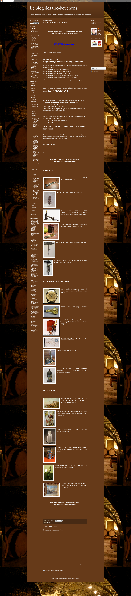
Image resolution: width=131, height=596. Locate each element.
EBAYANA (49, 522)
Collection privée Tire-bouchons (34, 245)
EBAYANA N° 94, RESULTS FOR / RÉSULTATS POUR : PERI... (35, 154)
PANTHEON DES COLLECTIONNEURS (35, 72)
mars (33, 207)
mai (33, 116)
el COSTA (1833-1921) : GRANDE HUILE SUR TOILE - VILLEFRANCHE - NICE (74, 400)
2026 (32, 83)
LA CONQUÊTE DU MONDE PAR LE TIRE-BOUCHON (34, 67)
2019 (32, 95)
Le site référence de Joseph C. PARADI (34, 308)
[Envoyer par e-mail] (56, 521)
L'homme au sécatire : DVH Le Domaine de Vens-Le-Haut (35, 270)
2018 (32, 97)
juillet (33, 113)
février (33, 208)
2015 (32, 103)
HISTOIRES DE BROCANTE (34, 63)
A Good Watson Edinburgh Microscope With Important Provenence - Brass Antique (73, 321)
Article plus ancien (82, 564)
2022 (32, 90)
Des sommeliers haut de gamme (34, 248)
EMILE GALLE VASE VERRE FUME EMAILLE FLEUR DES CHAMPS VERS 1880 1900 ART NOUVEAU (72, 413)
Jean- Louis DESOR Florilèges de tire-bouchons (34, 264)
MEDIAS (32, 70)
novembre (34, 106)
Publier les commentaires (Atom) (55, 567)
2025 (32, 85)
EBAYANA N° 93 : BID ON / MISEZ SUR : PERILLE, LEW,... (35, 186)
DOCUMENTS (34, 55)
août (33, 111)
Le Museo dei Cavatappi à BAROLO (33, 289)
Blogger (77, 578)
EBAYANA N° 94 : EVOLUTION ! (35, 167)
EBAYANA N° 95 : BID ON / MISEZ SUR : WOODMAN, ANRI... (35, 141)
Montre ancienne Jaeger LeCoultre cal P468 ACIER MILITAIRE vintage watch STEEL (74, 291)
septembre (34, 109)
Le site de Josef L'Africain (34, 295)
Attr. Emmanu (65, 398)
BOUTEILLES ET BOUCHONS (34, 44)
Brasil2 (69, 578)
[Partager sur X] (59, 521)
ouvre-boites (33, 324)
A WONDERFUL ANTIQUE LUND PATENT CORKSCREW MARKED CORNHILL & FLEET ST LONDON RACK (74, 212)
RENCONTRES (34, 75)
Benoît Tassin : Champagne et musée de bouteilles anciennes (34, 228)
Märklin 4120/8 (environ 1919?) (66, 350)
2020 (32, 94)
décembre (34, 104)
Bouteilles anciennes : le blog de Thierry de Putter (35, 234)
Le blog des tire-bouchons (53, 8)
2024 (32, 87)
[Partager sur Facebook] (60, 521)
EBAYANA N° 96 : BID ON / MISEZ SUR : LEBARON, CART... (35, 120)
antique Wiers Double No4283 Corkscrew (69, 192)
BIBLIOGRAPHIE (34, 33)
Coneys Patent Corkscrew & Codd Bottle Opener (71, 242)
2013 (32, 214)
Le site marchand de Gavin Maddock (35, 306)
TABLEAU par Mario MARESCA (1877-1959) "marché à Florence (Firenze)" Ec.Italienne (74, 485)
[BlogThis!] (57, 521)
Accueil (64, 564)
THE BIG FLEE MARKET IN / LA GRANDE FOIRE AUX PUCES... (35, 147)
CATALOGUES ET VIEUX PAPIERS (34, 50)
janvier (33, 210)
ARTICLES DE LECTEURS (34, 31)
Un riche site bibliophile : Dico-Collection (34, 330)
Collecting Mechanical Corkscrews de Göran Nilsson (34, 241)
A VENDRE (33, 28)
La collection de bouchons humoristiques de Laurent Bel (34, 275)
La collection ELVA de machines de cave (34, 279)
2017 (32, 99)
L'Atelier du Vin (34, 266)
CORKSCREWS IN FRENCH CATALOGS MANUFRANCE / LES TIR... (35, 193)
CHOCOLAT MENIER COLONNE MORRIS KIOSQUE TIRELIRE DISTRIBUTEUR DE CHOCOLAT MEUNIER (72, 370)
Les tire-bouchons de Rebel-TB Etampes (34, 316)
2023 (32, 88)
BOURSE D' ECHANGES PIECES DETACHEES (33, 39)
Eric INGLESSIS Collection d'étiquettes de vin (34, 260)
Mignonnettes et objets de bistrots (34, 319)
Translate (96, 71)
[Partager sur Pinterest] (62, 521)
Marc (100, 28)
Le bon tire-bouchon (33, 286)
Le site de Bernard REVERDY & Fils (34, 292)
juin (33, 115)
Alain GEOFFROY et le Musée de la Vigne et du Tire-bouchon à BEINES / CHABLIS (35, 222)
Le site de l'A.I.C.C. (35, 299)
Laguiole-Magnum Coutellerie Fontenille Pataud (34, 282)
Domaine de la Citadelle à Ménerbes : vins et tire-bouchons (34, 251)
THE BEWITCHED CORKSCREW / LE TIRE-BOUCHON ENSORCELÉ (35, 161)
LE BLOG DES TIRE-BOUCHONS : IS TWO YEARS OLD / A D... (35, 134)
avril (33, 205)
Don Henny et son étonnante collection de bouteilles (34, 256)
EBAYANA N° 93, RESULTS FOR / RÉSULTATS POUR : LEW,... (35, 180)
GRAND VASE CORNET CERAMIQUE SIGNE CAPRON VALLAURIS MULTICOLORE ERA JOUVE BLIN (72, 449)
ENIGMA (32, 59)
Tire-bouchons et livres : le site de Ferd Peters (34, 326)
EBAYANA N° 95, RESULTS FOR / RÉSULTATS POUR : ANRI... (35, 127)
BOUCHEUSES (34, 35)
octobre (33, 108)
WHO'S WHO (33, 77)
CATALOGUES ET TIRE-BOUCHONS (35, 47)
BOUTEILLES (33, 42)
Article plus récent (47, 564)
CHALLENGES (34, 53)
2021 (32, 92)
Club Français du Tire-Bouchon (34, 237)
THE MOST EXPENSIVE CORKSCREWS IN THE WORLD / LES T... (35, 172)
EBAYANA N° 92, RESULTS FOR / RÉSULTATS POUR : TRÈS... (35, 200)
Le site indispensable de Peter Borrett (34, 302)
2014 (32, 213)
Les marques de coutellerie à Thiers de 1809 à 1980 (35, 312)
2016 (32, 101)
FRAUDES (33, 60)
